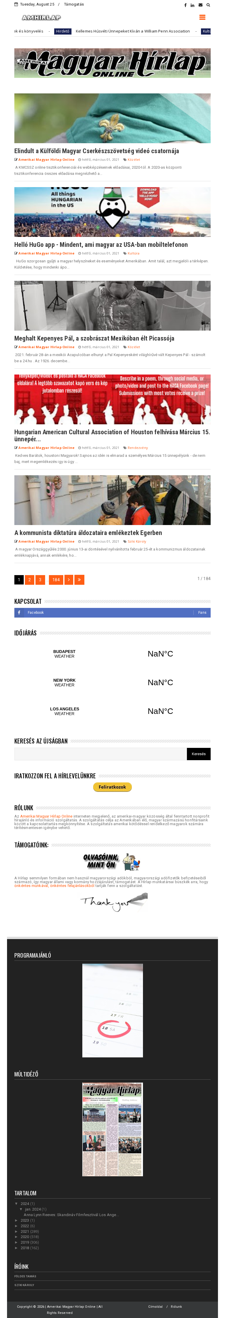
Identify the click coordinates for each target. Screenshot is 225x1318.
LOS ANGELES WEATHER (112, 711)
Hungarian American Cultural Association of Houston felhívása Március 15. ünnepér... (112, 435)
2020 (25, 1237)
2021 (25, 1231)
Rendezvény (138, 447)
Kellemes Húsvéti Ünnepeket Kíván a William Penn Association (101, 31)
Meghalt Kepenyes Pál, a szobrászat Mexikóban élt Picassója (94, 338)
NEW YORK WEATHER (112, 682)
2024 (25, 1203)
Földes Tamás (25, 1276)
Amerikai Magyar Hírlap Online (46, 816)
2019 (25, 1242)
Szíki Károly (137, 541)
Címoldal (155, 1307)
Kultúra (177, 31)
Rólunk (176, 1307)
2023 (25, 1220)
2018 (25, 1248)
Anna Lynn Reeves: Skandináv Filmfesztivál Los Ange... (71, 1215)
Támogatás (74, 4)
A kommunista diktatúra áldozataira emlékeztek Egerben (88, 532)
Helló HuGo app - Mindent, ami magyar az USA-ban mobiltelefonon (101, 244)
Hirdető (31, 31)
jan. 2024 (33, 1209)
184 (56, 579)
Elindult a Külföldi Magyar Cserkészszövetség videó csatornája (96, 151)
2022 (25, 1226)
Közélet (134, 159)
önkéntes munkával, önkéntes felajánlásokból (54, 885)
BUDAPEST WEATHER (112, 654)
